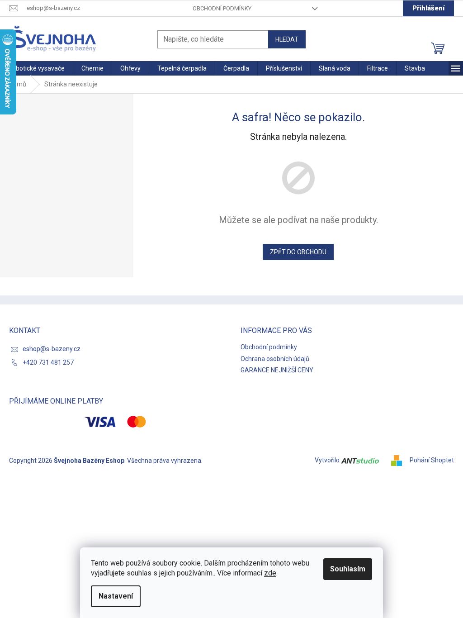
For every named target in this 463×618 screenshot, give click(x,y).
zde (270, 573)
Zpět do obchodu (298, 252)
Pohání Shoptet (432, 460)
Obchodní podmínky (222, 8)
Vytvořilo (328, 460)
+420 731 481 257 (48, 362)
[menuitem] (36, 68)
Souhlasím (347, 569)
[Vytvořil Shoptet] (399, 460)
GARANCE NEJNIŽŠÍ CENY (277, 370)
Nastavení (116, 596)
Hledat (286, 39)
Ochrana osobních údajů (275, 358)
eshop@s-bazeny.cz (51, 348)
